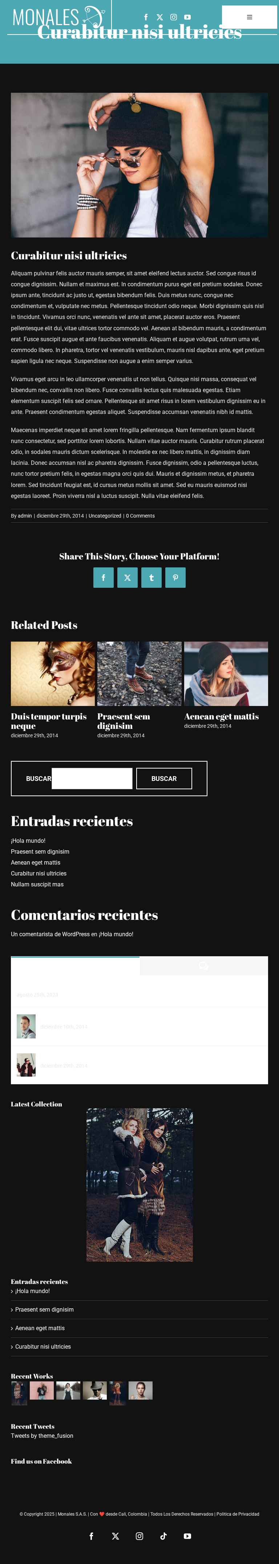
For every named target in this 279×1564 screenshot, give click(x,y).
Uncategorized (105, 516)
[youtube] (187, 17)
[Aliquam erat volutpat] (94, 1390)
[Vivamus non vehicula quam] (117, 1393)
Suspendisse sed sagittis (72, 1056)
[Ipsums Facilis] (19, 1393)
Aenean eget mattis (134, 716)
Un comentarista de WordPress (50, 934)
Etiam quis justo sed (66, 1017)
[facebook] (146, 17)
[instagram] (173, 17)
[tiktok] (163, 1536)
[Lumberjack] (68, 1390)
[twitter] (160, 17)
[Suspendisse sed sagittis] (26, 1058)
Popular (75, 966)
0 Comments (140, 516)
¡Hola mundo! (28, 840)
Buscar (39, 778)
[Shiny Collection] (41, 1390)
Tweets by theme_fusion (42, 1435)
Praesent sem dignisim (37, 720)
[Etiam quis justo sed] (26, 1019)
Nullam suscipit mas (224, 716)
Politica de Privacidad (238, 1514)
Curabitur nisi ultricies (38, 873)
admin (25, 516)
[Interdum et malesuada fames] (140, 1390)
